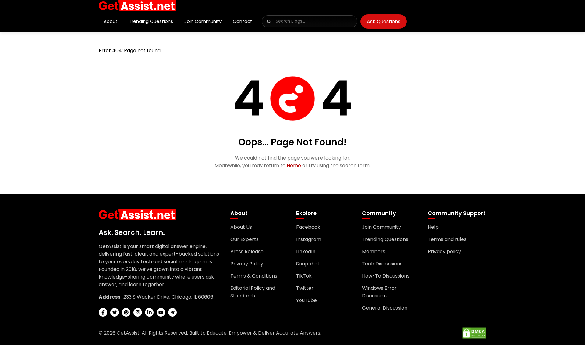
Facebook (308, 227)
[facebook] (103, 312)
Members (373, 251)
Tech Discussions (382, 263)
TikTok (304, 275)
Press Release (247, 251)
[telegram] (172, 312)
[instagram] (137, 312)
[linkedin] (149, 312)
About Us (241, 227)
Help (433, 227)
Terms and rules (447, 239)
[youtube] (161, 312)
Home (294, 165)
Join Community (203, 21)
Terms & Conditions (253, 275)
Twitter (305, 288)
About (111, 21)
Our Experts (244, 239)
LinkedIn (305, 251)
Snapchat (308, 263)
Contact (242, 21)
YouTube (306, 300)
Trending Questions (151, 21)
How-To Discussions (386, 275)
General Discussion (384, 307)
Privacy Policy (246, 263)
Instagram (308, 239)
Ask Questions (383, 21)
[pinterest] (126, 312)
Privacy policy (444, 251)
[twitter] (114, 312)
